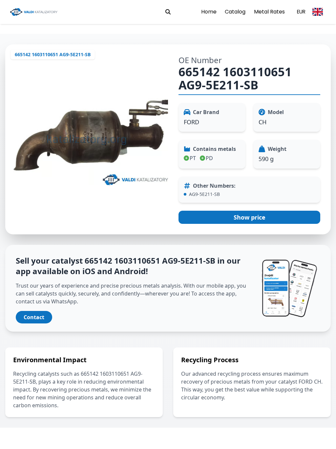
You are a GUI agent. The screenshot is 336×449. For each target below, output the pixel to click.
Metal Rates (269, 11)
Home (209, 11)
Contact (34, 317)
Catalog (235, 11)
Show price (249, 217)
